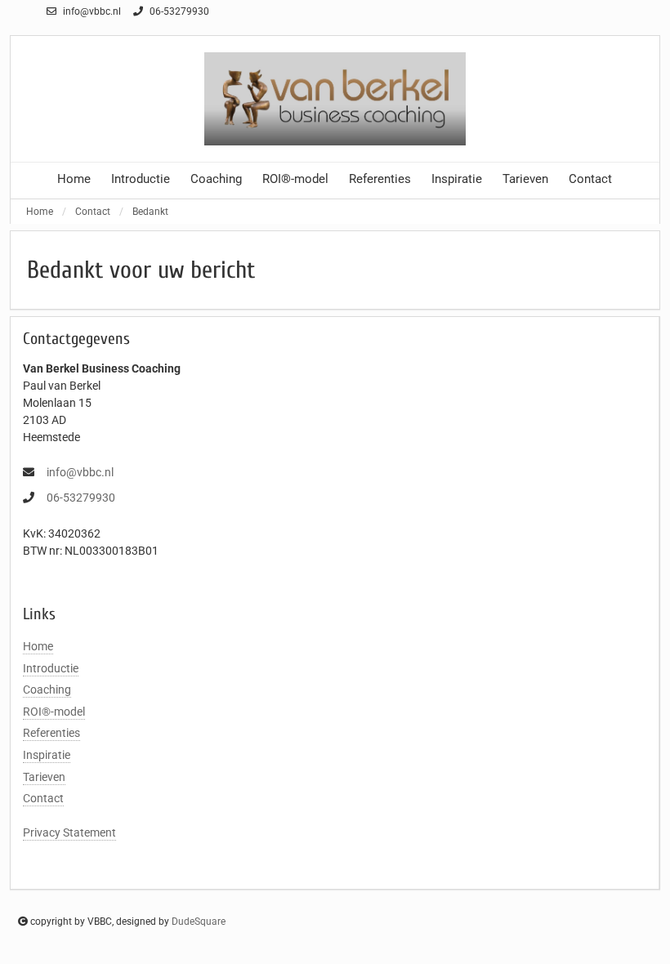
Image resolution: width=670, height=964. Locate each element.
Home (74, 179)
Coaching (216, 179)
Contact (590, 179)
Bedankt (150, 211)
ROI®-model (295, 179)
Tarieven (525, 179)
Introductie (140, 179)
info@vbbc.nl (90, 11)
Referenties (380, 179)
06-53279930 (178, 11)
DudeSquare (199, 921)
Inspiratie (456, 179)
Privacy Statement (69, 832)
